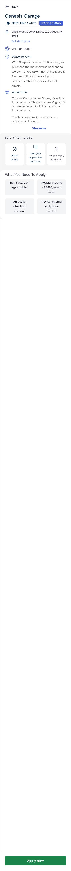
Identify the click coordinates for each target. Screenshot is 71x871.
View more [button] (39, 128)
